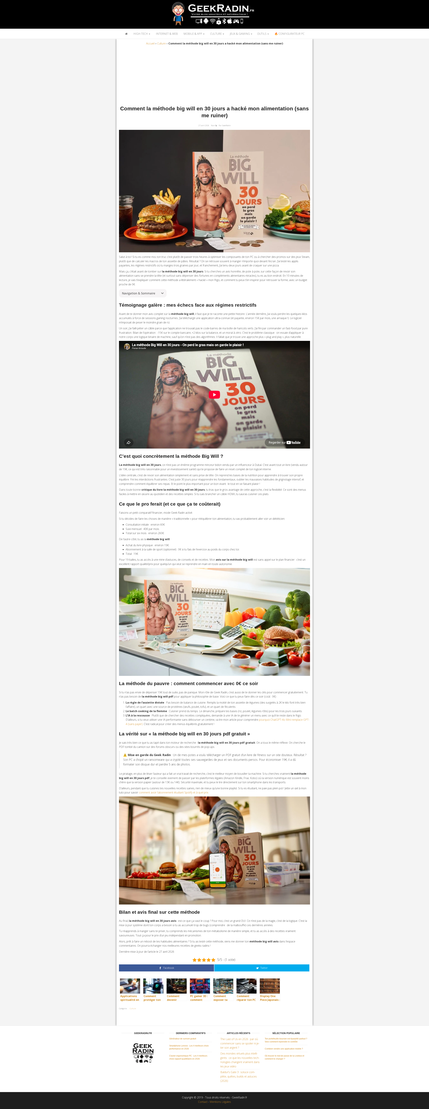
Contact (202, 1102)
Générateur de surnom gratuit (182, 1039)
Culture (215, 34)
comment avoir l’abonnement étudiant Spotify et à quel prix (173, 792)
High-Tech (140, 34)
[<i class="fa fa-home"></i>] (126, 34)
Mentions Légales (220, 1102)
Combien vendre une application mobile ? (284, 1049)
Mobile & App (193, 34)
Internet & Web (166, 34)
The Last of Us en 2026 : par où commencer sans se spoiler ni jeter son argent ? (239, 1043)
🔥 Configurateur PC (289, 34)
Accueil (150, 43)
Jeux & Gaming (240, 34)
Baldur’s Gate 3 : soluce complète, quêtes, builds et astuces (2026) (238, 1076)
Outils (262, 34)
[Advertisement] (214, 76)
